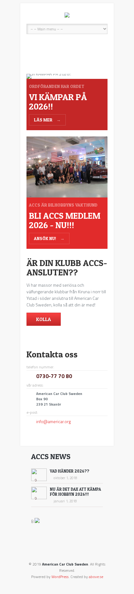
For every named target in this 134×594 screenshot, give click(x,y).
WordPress (60, 577)
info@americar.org (53, 421)
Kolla (43, 319)
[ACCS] (67, 15)
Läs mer (47, 119)
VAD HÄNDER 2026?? (69, 471)
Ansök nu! (49, 238)
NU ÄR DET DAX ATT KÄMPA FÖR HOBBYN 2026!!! (75, 492)
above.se (96, 577)
